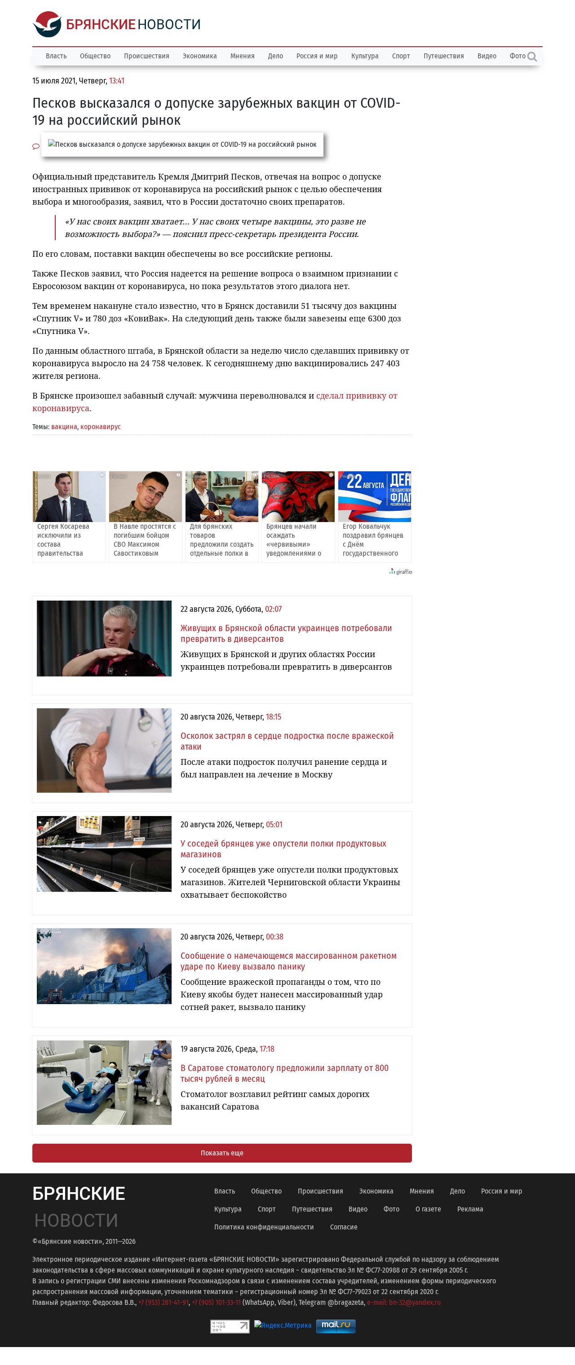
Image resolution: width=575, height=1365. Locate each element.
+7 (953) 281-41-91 (163, 1302)
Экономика (200, 56)
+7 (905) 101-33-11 (216, 1302)
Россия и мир (317, 56)
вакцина (64, 426)
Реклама (470, 1209)
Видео (487, 56)
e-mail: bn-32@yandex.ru (404, 1302)
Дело (275, 56)
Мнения (242, 56)
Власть (56, 56)
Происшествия (146, 56)
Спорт (401, 56)
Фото (391, 1209)
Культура (365, 56)
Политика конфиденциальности (264, 1227)
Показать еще (222, 1153)
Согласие (344, 1227)
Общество (95, 56)
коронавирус (100, 426)
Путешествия (444, 56)
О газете (428, 1209)
